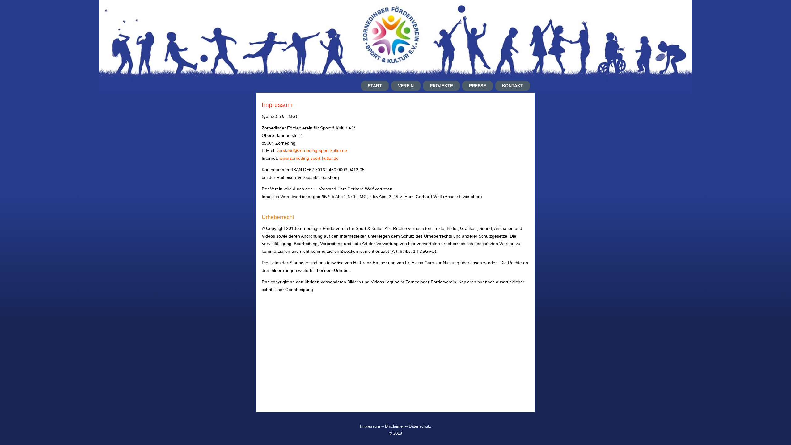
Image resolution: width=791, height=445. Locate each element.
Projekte (441, 85)
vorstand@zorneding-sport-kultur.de (312, 150)
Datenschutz (420, 426)
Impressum (370, 426)
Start (375, 85)
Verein (406, 85)
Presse (477, 85)
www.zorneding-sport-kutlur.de (309, 158)
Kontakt (512, 85)
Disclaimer (394, 426)
